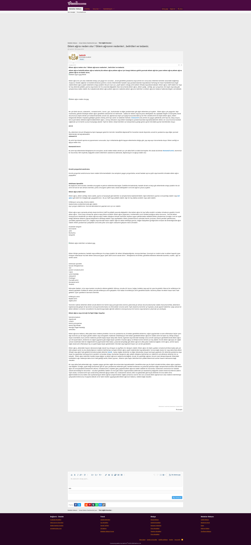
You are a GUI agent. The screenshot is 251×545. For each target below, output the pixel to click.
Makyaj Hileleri (205, 528)
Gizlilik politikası (163, 539)
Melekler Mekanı (75, 9)
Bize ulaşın (142, 539)
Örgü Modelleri (155, 528)
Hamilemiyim (107, 9)
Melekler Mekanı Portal (107, 531)
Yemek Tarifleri (104, 525)
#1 (181, 65)
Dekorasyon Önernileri (56, 522)
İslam (202, 525)
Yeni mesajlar (71, 12)
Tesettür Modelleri (156, 531)
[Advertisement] (125, 28)
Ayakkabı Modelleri (55, 520)
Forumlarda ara (81, 12)
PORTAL (87, 9)
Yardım (171, 539)
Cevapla (180, 409)
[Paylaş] (179, 65)
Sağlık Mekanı (205, 520)
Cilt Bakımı (103, 528)
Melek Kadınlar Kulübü (56, 525)
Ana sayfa (177, 539)
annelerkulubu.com (56, 528)
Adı (70, 488)
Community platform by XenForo (125, 543)
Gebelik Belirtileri (105, 520)
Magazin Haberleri (156, 525)
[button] (96, 9)
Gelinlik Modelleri (156, 522)
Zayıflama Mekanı (206, 531)
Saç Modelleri (104, 522)
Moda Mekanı (155, 520)
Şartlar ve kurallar (152, 539)
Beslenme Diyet (205, 522)
